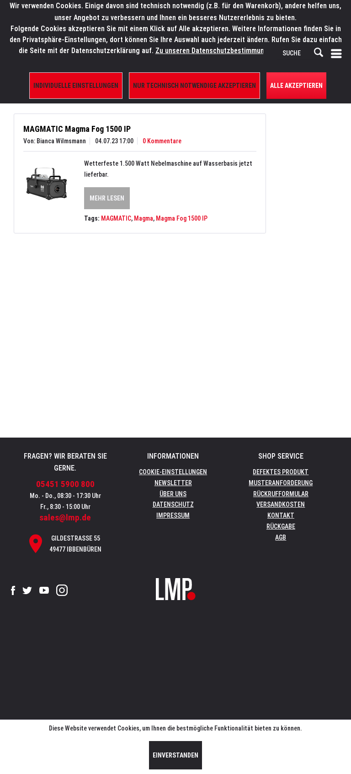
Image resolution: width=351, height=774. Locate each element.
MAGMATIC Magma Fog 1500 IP (77, 129)
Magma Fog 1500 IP (181, 218)
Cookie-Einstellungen (173, 472)
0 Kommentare (162, 141)
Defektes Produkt (280, 472)
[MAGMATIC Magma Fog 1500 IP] (46, 184)
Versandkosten (280, 504)
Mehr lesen (107, 198)
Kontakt (280, 515)
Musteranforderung (281, 483)
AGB (280, 537)
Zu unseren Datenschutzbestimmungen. (216, 50)
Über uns (173, 494)
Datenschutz (173, 504)
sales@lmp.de (65, 517)
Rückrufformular (280, 494)
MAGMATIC (116, 218)
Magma (143, 218)
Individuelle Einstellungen (75, 85)
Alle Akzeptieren (296, 85)
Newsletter (173, 483)
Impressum (173, 515)
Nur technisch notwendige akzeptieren (194, 85)
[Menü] (338, 53)
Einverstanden (175, 755)
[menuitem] (338, 53)
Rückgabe (280, 526)
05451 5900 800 (65, 484)
